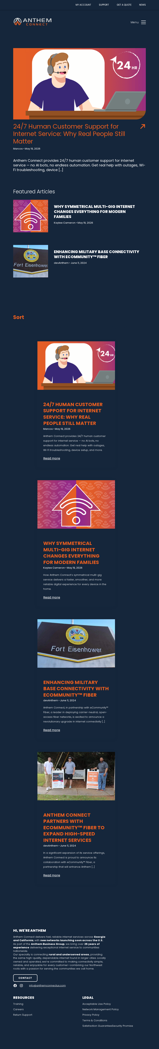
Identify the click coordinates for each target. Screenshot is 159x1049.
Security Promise (122, 1026)
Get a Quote (124, 4)
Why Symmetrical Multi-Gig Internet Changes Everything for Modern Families (94, 211)
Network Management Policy (100, 1009)
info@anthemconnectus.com (47, 985)
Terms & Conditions (94, 1020)
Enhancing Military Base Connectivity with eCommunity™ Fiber (96, 254)
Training (18, 1004)
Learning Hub (80, 327)
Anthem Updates (42, 327)
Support (104, 4)
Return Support (22, 1015)
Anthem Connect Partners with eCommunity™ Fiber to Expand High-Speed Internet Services (74, 828)
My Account (83, 4)
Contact (25, 978)
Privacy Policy (90, 1015)
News (142, 4)
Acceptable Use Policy (96, 1004)
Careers (18, 1009)
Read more (51, 458)
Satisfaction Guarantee (97, 1026)
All (16, 327)
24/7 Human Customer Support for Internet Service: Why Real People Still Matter (69, 134)
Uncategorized (115, 327)
